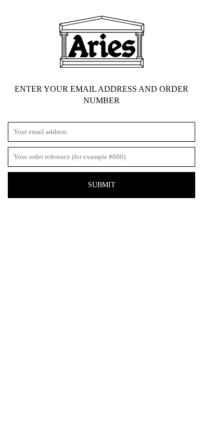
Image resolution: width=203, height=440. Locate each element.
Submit (102, 185)
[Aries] (102, 42)
